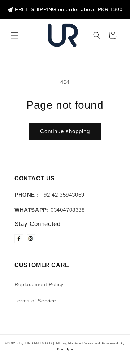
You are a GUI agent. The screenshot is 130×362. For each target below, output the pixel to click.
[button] (14, 35)
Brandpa (65, 349)
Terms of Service (35, 301)
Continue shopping (65, 131)
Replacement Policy (39, 284)
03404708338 (49, 210)
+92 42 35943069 (49, 195)
